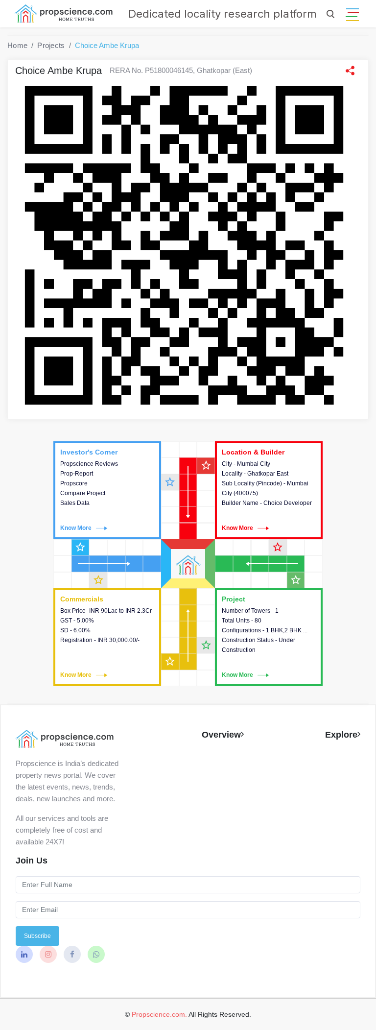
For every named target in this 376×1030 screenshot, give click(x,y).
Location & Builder (269, 490)
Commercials (107, 637)
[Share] (350, 70)
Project (269, 637)
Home (17, 45)
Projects (51, 45)
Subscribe (37, 936)
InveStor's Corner (107, 490)
